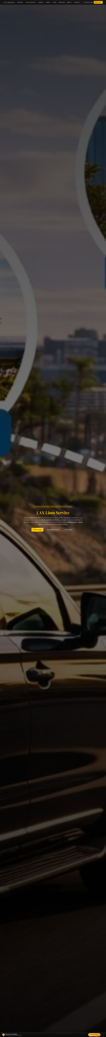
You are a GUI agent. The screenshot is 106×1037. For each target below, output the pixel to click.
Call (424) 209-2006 (53, 529)
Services (19, 2)
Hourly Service (30, 2)
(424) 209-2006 (89, 2)
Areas (48, 2)
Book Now (98, 2)
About (69, 2)
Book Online (37, 529)
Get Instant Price (94, 1034)
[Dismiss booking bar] (102, 1034)
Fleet (54, 2)
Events (41, 2)
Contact (77, 2)
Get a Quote (68, 529)
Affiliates (62, 2)
